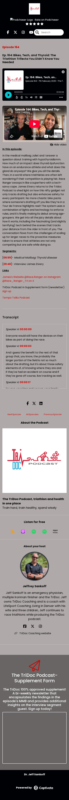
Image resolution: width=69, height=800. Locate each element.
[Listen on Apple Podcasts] (23, 531)
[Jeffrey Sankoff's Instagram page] (42, 626)
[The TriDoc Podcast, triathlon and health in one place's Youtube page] (29, 32)
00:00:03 (25, 346)
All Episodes (32, 414)
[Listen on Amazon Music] (55, 531)
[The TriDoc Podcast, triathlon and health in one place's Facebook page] (8, 32)
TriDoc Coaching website (35, 633)
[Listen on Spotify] (34, 531)
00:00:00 (26, 329)
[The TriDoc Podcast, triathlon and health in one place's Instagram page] (21, 32)
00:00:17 (25, 382)
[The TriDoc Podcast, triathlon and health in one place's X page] (13, 32)
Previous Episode (53, 414)
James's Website (13, 277)
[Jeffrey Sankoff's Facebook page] (26, 626)
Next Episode (14, 414)
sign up (6, 291)
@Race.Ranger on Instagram (42, 277)
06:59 (7, 257)
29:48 (7, 264)
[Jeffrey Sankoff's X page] (34, 626)
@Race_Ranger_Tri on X (18, 281)
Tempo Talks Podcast (16, 297)
